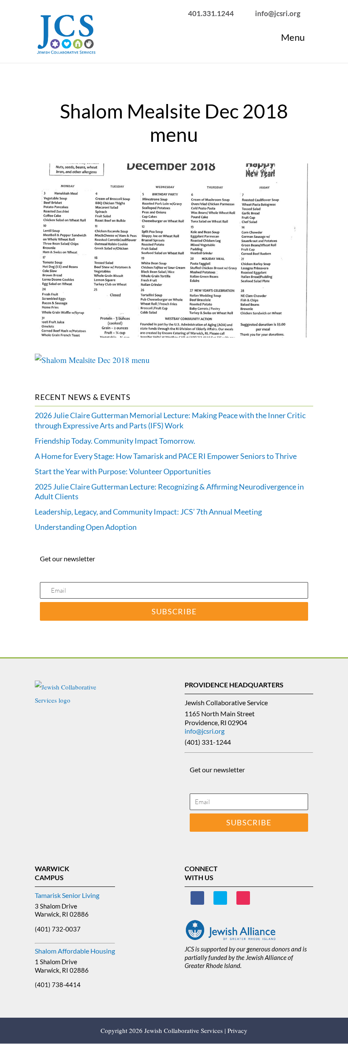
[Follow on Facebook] (197, 898)
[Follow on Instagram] (243, 898)
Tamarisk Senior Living (67, 895)
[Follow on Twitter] (220, 898)
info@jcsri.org (205, 731)
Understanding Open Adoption (86, 527)
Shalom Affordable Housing (75, 951)
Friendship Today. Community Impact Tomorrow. (115, 440)
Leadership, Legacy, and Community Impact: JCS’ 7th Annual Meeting (148, 511)
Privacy (237, 1030)
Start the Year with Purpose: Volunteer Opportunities (123, 471)
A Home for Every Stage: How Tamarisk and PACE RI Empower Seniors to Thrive (166, 456)
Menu (293, 37)
